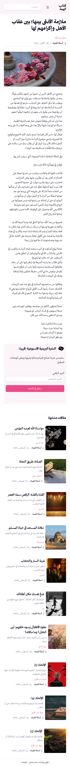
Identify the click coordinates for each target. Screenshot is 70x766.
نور (43, 608)
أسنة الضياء (58, 43)
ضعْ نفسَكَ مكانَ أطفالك (30, 594)
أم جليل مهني (37, 476)
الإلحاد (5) (40, 665)
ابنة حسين (40, 443)
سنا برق (41, 509)
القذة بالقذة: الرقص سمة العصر (26, 494)
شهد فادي (42, 647)
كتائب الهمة (62, 7)
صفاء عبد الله (60, 38)
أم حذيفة (40, 542)
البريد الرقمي (58, 373)
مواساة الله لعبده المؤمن (29, 428)
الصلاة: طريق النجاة (30, 461)
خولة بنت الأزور (40, 679)
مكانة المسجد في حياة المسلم (26, 528)
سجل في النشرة (35, 388)
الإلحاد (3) (36, 731)
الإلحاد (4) (37, 698)
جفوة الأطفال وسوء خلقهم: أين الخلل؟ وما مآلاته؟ (28, 629)
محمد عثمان (33, 762)
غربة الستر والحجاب (33, 561)
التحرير (42, 575)
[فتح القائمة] (47, 7)
